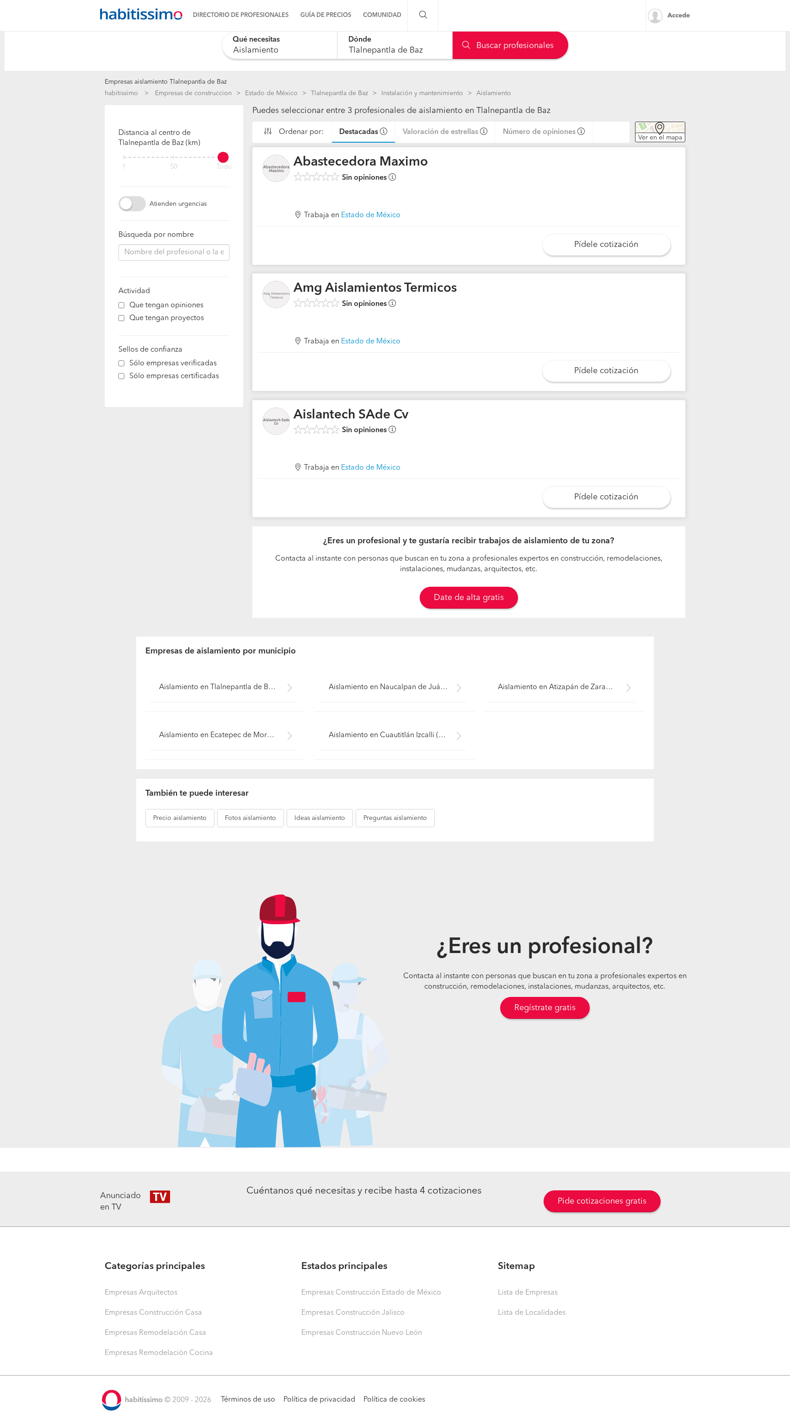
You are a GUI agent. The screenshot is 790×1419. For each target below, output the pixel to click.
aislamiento (180, 818)
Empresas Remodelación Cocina (159, 1353)
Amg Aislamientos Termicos (375, 288)
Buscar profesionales (514, 46)
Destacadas (358, 132)
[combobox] (279, 45)
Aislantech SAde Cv (351, 415)
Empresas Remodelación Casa (155, 1333)
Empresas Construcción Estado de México (371, 1292)
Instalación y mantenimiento (422, 93)
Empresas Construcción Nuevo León (361, 1333)
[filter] (174, 157)
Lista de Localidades (532, 1313)
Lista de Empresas (528, 1292)
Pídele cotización (606, 245)
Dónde (359, 39)
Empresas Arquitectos (141, 1292)
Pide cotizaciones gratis (602, 1201)
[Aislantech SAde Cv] (276, 421)
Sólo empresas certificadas (174, 376)
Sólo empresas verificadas (173, 363)
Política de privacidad (319, 1399)
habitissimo (121, 93)
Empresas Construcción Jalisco (353, 1313)
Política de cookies (394, 1399)
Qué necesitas (256, 39)
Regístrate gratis (545, 1008)
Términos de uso (248, 1399)
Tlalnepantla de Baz (339, 93)
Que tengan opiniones (166, 305)
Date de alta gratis (469, 598)
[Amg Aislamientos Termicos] (276, 294)
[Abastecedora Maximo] (276, 168)
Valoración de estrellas (440, 132)
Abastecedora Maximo (361, 162)
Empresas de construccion (193, 93)
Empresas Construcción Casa (153, 1313)
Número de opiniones (539, 132)
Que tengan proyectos (166, 318)
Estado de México (271, 93)
